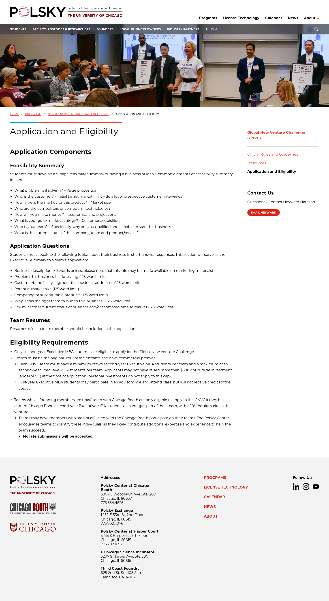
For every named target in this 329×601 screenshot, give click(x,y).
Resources (256, 163)
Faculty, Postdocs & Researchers (61, 29)
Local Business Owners (140, 29)
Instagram (306, 486)
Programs (208, 18)
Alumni (211, 29)
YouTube (316, 486)
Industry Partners (183, 29)
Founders (104, 29)
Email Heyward (263, 212)
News (293, 18)
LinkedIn (296, 486)
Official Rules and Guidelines (272, 154)
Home (14, 114)
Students (18, 29)
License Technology (241, 18)
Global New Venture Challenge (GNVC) (78, 114)
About (309, 18)
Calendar (273, 18)
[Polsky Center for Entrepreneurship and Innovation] (66, 12)
